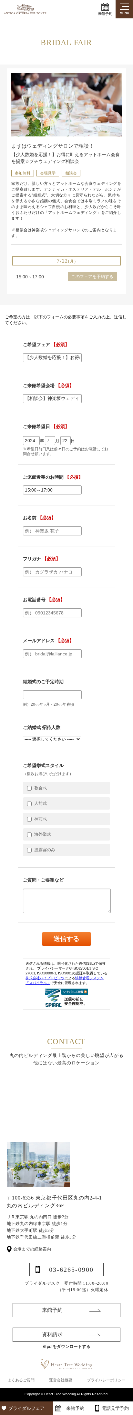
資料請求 (52, 1334)
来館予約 (105, 13)
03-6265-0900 (71, 1269)
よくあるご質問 (21, 1380)
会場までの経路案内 (32, 1249)
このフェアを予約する (92, 276)
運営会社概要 (60, 1380)
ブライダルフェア (26, 1408)
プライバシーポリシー (106, 1380)
